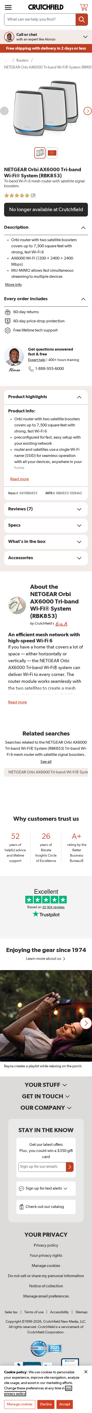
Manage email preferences (46, 1296)
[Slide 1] (39, 152)
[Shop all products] (8, 7)
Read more (19, 479)
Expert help (36, 360)
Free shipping (46, 48)
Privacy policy (46, 1246)
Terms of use (33, 1312)
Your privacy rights (46, 1256)
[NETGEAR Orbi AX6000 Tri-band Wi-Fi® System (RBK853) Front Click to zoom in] (46, 111)
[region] (46, 1023)
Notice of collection (46, 1286)
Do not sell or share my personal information (46, 1276)
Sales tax (11, 1312)
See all (46, 762)
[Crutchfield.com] (46, 7)
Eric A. (61, 624)
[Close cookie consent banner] (86, 1372)
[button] (86, 1023)
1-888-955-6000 (49, 369)
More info (13, 285)
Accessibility (59, 1312)
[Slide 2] (52, 152)
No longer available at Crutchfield (46, 209)
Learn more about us (44, 959)
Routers (22, 60)
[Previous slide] (4, 111)
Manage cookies (46, 1266)
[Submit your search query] (82, 19)
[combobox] (46, 19)
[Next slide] (88, 111)
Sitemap (81, 1312)
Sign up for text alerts (44, 1189)
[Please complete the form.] (70, 1167)
